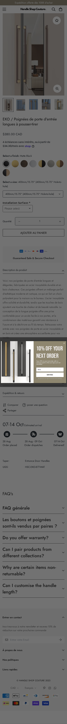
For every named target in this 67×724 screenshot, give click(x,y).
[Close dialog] (64, 343)
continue (50, 375)
